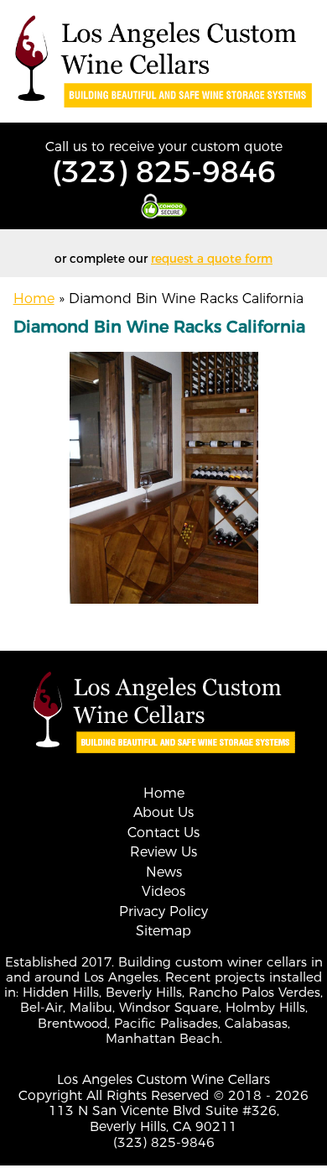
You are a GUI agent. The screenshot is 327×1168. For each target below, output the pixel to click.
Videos (163, 891)
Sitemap (163, 931)
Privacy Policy (163, 911)
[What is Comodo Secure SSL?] (163, 206)
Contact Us (163, 833)
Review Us (163, 852)
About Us (163, 812)
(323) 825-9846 (164, 172)
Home (33, 298)
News (164, 872)
